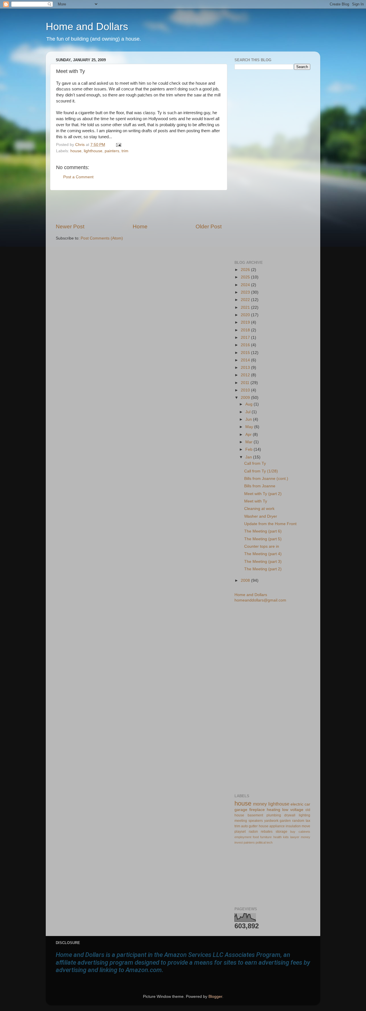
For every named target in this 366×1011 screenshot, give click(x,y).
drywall (289, 815)
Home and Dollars (87, 26)
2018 (246, 330)
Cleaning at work (259, 509)
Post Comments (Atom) (102, 238)
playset (240, 832)
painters (112, 151)
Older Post (209, 226)
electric (297, 804)
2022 (246, 300)
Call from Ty (255, 463)
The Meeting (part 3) (263, 561)
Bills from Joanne (259, 486)
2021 (246, 307)
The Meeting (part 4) (263, 554)
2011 (245, 383)
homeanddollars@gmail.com (260, 600)
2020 (246, 315)
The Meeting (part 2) (263, 569)
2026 (246, 270)
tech (269, 842)
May (249, 427)
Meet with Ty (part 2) (263, 494)
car (307, 804)
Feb (249, 449)
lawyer (294, 837)
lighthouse (93, 151)
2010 (246, 390)
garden (285, 821)
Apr (249, 434)
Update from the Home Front (270, 524)
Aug (249, 404)
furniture (266, 837)
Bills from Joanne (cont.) (266, 478)
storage (281, 832)
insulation (293, 826)
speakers (255, 821)
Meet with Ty (255, 501)
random (298, 821)
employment (242, 837)
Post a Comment (78, 177)
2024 (246, 285)
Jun (249, 419)
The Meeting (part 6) (263, 531)
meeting (240, 821)
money (260, 803)
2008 (246, 580)
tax (308, 821)
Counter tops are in (261, 546)
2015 (246, 353)
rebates (266, 832)
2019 (246, 322)
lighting (304, 815)
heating (273, 810)
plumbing (273, 815)
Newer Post (70, 226)
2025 (246, 277)
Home (140, 226)
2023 (246, 292)
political (261, 842)
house (75, 151)
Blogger (215, 996)
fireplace (257, 810)
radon (253, 832)
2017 (246, 337)
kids (286, 837)
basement (255, 815)
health (277, 837)
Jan (249, 457)
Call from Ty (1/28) (261, 471)
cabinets (304, 831)
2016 (246, 345)
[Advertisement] (139, 206)
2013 (246, 367)
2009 (246, 397)
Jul (248, 412)
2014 (246, 360)
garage (240, 810)
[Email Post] (117, 145)
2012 (246, 375)
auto (244, 826)
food (256, 837)
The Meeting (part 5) (263, 539)
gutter (253, 826)
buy (292, 831)
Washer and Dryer (260, 516)
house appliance (272, 826)
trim (125, 151)
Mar (249, 442)
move (306, 826)
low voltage (292, 810)
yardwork (271, 821)
